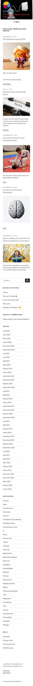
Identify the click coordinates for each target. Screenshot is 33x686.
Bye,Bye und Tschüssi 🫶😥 (12, 307)
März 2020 (7, 481)
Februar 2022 (7, 466)
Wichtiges (6, 621)
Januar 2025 (7, 372)
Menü (17, 22)
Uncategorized (8, 613)
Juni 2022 (6, 451)
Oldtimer (6, 572)
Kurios (5, 534)
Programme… (7, 580)
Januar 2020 (7, 489)
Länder (5, 542)
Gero (4, 182)
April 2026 (6, 335)
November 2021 (8, 478)
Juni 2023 (6, 421)
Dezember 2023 (8, 406)
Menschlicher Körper (10, 557)
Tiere (4, 606)
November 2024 (8, 380)
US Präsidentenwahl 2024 (14, 39)
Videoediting (7, 617)
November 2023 (8, 410)
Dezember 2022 (8, 436)
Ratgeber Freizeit (9, 583)
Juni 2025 (6, 357)
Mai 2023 (6, 425)
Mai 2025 (6, 361)
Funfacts (6, 516)
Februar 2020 (7, 485)
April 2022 (6, 459)
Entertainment (8, 508)
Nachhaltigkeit (8, 568)
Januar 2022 (7, 470)
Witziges (6, 625)
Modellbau (6, 565)
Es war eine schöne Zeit (11, 300)
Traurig (5, 610)
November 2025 (8, 346)
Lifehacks (6, 550)
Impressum (6, 670)
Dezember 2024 (8, 376)
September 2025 (9, 350)
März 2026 (7, 338)
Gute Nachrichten (9, 523)
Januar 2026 (7, 342)
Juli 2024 (6, 391)
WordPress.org (8, 648)
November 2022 (8, 440)
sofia (4, 595)
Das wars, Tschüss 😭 (10, 296)
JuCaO (8, 11)
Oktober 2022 (8, 444)
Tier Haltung (7, 602)
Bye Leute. (6, 304)
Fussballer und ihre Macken (12, 519)
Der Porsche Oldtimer (22, 319)
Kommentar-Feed (9, 644)
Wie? (4, 228)
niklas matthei (7, 319)
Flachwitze (6, 512)
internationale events (10, 527)
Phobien (6, 130)
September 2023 (9, 417)
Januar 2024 (7, 402)
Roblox (5, 587)
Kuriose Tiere (7, 538)
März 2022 (6, 463)
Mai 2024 (6, 395)
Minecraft (6, 561)
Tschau (5, 292)
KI (3, 531)
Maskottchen (7, 553)
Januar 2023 (7, 432)
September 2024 (9, 387)
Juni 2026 (6, 331)
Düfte (5, 504)
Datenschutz (6, 673)
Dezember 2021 (8, 474)
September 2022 (9, 448)
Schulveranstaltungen (10, 591)
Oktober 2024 (8, 384)
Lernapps (6, 546)
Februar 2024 (7, 399)
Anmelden (6, 637)
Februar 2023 (7, 429)
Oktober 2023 (8, 414)
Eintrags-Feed (8, 640)
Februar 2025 (7, 368)
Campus (6, 501)
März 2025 (6, 365)
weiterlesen (7, 84)
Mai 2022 (6, 455)
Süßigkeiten (7, 598)
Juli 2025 (6, 353)
